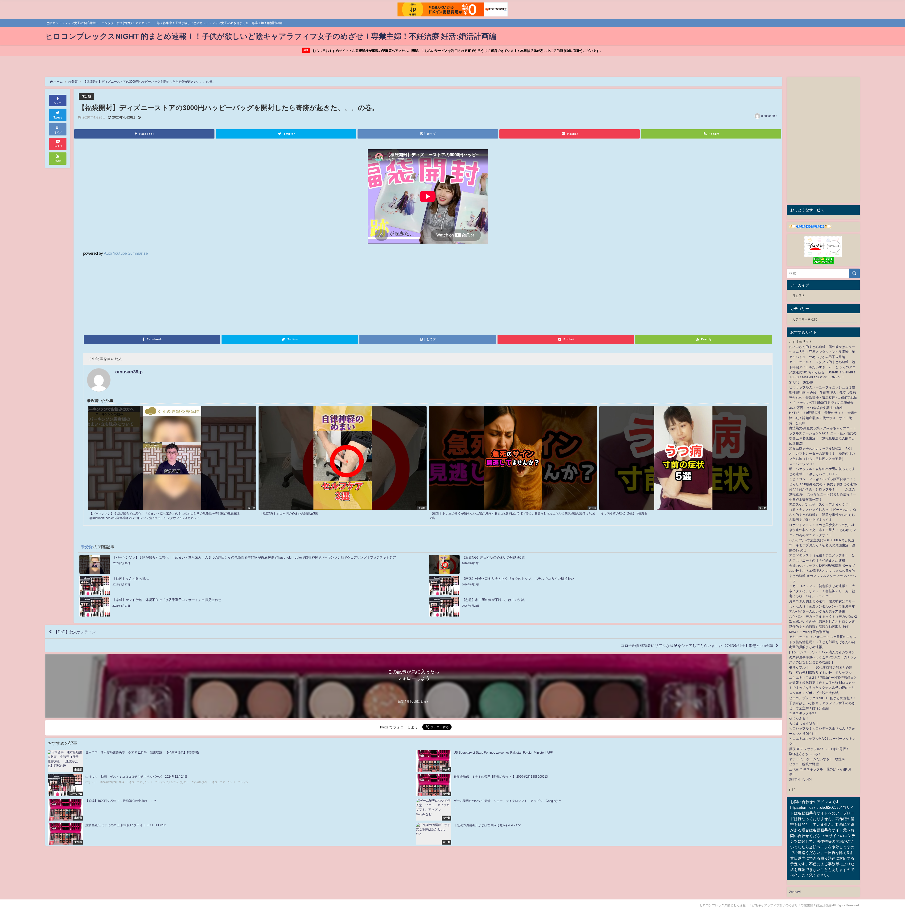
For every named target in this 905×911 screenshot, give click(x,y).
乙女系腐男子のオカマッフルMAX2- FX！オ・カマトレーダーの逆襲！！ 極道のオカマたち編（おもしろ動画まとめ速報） (822, 453)
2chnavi (795, 891)
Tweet (57, 117)
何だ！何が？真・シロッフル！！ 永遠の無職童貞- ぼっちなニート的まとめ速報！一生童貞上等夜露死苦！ (822, 494)
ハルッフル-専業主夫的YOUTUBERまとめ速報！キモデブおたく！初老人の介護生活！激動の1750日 (822, 545)
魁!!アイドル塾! (800, 779)
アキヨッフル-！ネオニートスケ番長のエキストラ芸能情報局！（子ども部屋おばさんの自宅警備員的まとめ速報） (822, 642)
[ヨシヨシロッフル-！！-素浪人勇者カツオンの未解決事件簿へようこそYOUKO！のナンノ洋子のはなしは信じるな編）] (823, 657)
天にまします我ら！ (804, 723)
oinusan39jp (769, 115)
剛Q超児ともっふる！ (805, 754)
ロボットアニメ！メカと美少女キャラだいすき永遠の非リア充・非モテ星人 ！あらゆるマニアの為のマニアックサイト (822, 530)
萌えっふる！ (799, 718)
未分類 (86, 96)
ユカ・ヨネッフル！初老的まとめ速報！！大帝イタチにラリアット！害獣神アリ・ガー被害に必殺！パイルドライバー (822, 591)
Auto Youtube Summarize (126, 253)
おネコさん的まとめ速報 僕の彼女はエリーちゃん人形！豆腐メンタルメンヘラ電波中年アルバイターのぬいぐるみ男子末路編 (822, 352)
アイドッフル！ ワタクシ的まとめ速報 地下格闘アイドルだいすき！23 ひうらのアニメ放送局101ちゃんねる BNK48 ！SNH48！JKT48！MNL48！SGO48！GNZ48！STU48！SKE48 (822, 372)
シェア (58, 103)
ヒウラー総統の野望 (804, 764)
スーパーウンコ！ (802, 464)
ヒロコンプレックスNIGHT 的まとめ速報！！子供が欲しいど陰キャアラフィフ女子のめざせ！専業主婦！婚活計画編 (822, 703)
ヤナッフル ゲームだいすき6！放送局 (817, 759)
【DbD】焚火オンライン (75, 632)
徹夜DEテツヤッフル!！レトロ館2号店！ (819, 749)
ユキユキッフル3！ (803, 713)
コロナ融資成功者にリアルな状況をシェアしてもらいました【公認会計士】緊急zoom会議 (697, 645)
